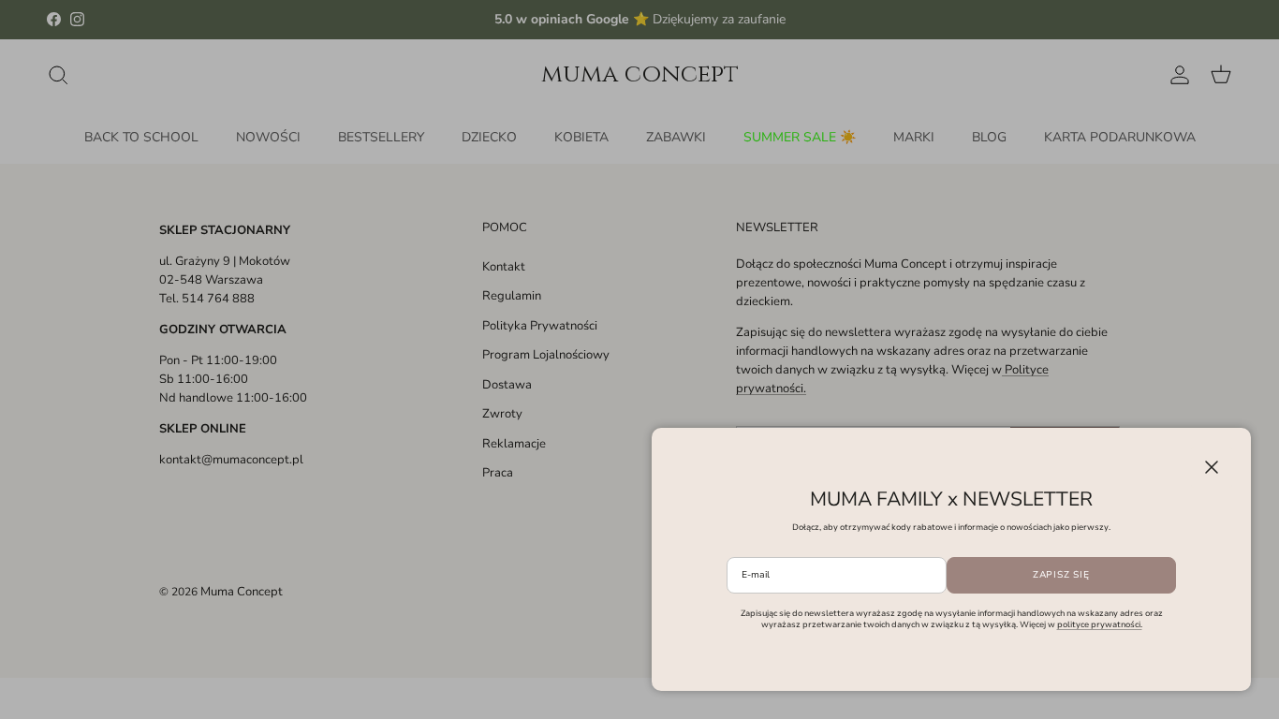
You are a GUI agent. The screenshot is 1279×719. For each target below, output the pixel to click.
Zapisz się (1061, 574)
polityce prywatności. (1099, 624)
